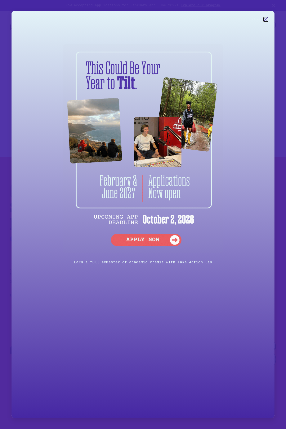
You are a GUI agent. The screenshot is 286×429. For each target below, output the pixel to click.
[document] (143, 214)
